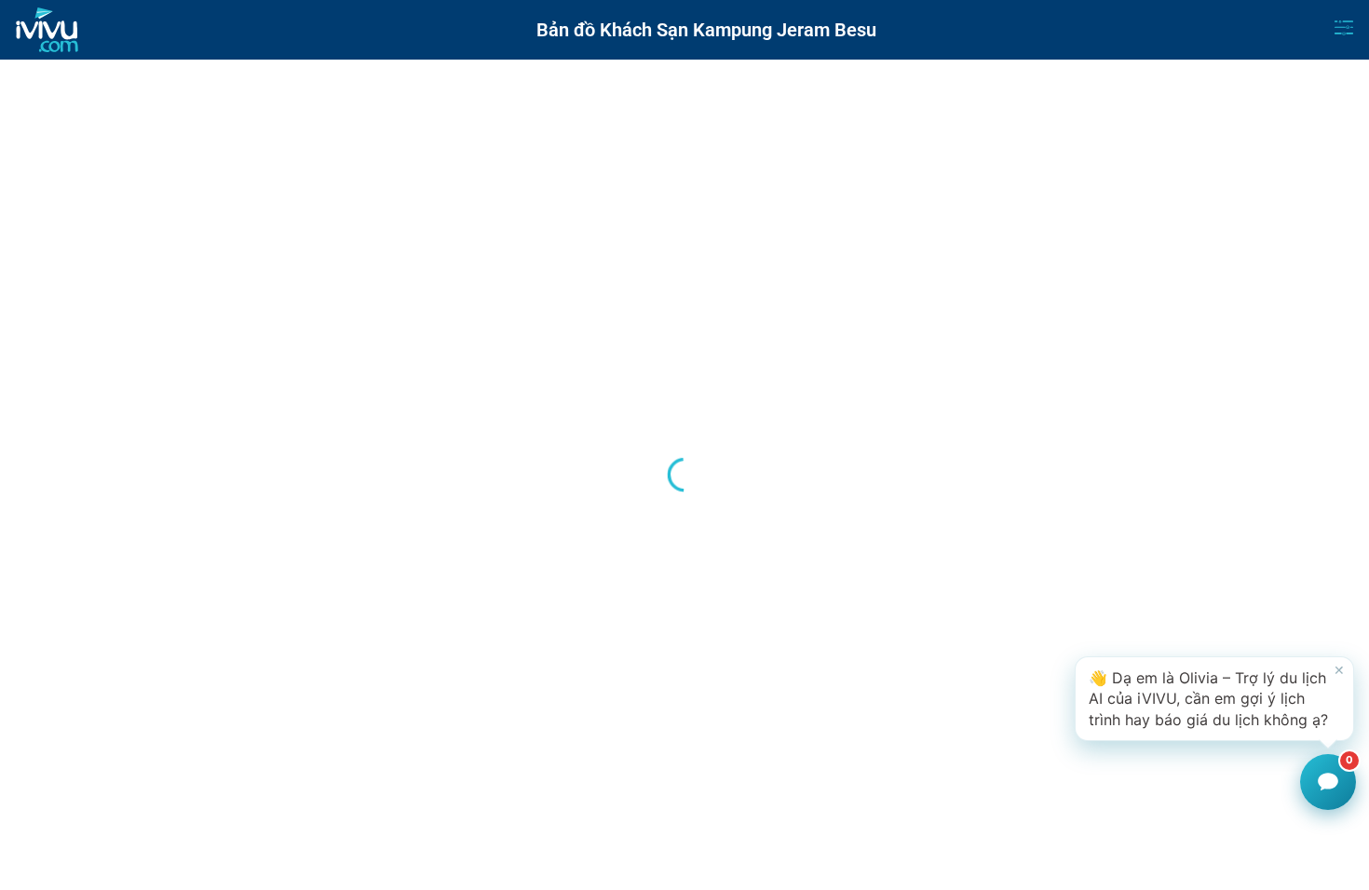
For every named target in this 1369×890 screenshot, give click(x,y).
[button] (1214, 698)
